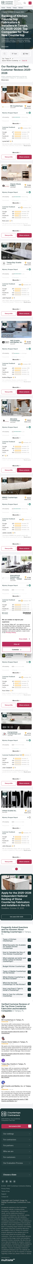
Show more (4, 46)
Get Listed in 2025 (15, 1126)
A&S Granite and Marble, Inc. (16, 341)
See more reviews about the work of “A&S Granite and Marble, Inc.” (14, 1100)
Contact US (4, 1196)
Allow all (16, 644)
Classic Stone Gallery (15, 185)
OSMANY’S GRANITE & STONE (14, 654)
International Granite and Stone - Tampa (16, 577)
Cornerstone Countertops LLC (14, 733)
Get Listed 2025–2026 (16, 917)
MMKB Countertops (9, 497)
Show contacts (24, 157)
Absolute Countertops (15, 419)
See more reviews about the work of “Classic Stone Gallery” (15, 1054)
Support (3, 1194)
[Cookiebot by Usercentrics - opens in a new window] (23, 613)
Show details (23, 639)
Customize (15, 649)
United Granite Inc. (9, 811)
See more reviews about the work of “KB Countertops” (14, 1032)
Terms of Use (5, 1191)
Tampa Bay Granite (14, 262)
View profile (9, 157)
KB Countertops (16, 106)
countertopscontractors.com (9, 1221)
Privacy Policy (5, 1188)
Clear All (24, 60)
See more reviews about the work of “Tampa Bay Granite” (15, 1076)
